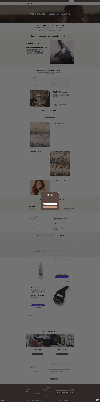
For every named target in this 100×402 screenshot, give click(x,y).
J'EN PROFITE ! (50, 206)
